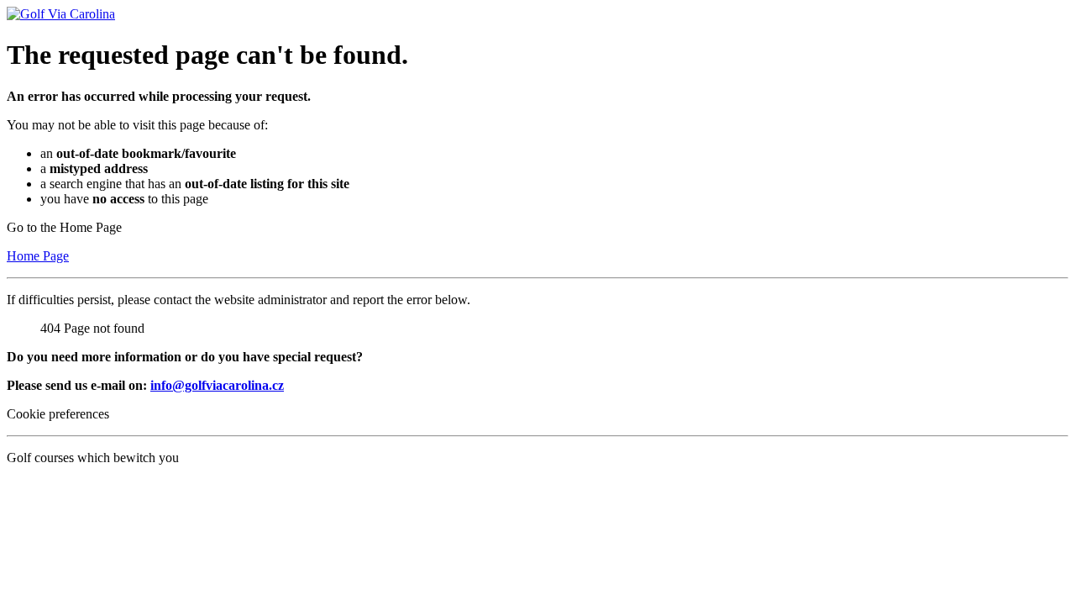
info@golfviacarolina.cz (217, 385)
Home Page (38, 256)
